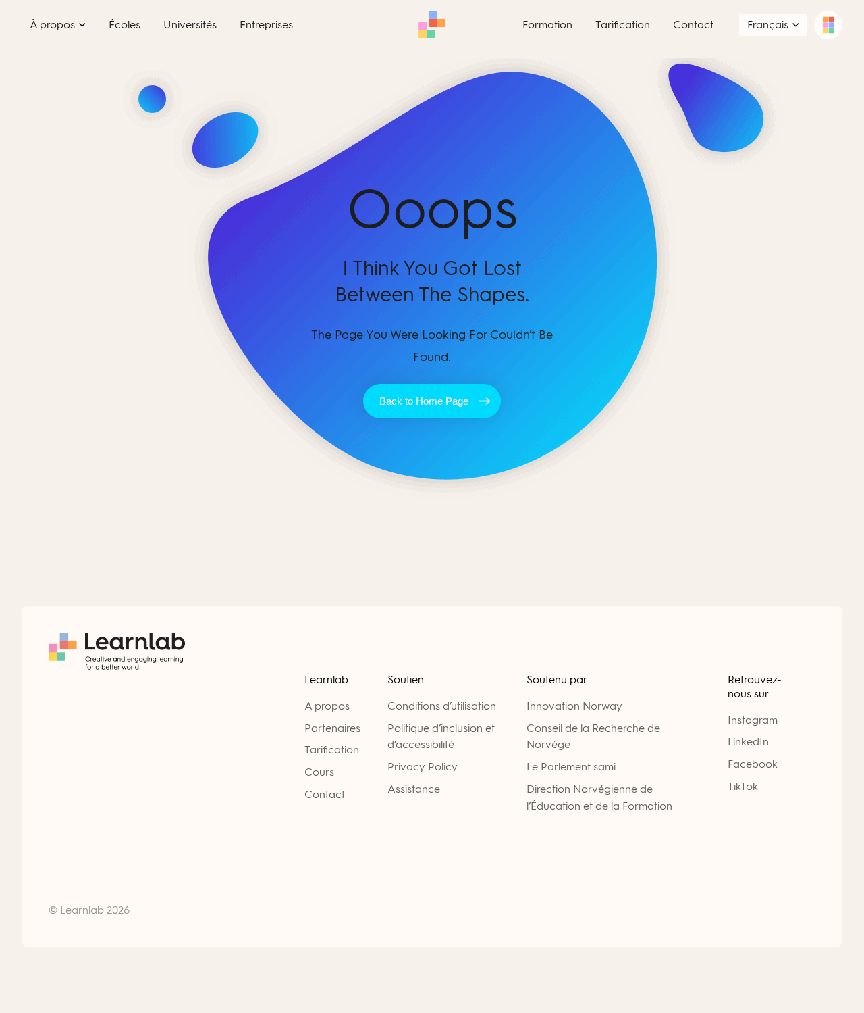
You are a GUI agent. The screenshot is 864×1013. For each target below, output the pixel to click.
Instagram (753, 720)
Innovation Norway (574, 705)
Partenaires (332, 728)
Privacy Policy (422, 766)
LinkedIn (748, 741)
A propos (327, 705)
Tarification (331, 749)
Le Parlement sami (571, 766)
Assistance (413, 789)
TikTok (743, 786)
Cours (319, 772)
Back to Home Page (423, 401)
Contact (324, 794)
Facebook (753, 764)
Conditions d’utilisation (441, 705)
